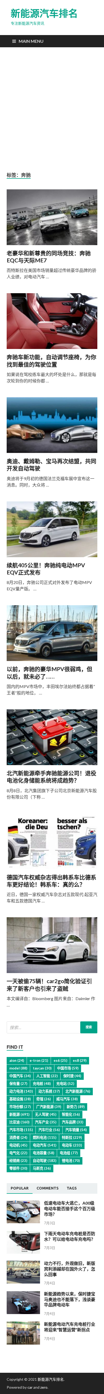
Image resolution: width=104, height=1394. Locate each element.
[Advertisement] (52, 109)
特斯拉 (72, 1137)
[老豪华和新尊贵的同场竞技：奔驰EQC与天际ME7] (52, 219)
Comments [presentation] (48, 1188)
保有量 (18, 1083)
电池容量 (43, 1153)
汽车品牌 (72, 1122)
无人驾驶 (45, 1114)
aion (16, 1060)
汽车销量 (76, 1130)
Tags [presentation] (72, 1188)
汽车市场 (21, 1130)
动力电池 (21, 1091)
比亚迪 (19, 1122)
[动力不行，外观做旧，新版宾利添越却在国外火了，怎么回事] (23, 1281)
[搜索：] (52, 1027)
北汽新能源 (77, 1091)
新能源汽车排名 (44, 13)
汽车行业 (49, 1130)
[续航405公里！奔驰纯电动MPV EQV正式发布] (52, 531)
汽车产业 (45, 1122)
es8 (79, 1060)
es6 (60, 1060)
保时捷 (72, 1076)
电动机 (18, 1145)
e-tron (39, 1060)
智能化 (71, 1114)
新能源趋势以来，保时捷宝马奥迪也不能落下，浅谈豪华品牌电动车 (69, 1299)
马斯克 (42, 1168)
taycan (42, 1068)
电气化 (18, 1153)
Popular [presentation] (20, 1188)
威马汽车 (67, 1099)
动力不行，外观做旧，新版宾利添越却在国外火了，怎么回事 (69, 1269)
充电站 (65, 1083)
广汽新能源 (48, 1107)
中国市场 (67, 1068)
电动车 (72, 1145)
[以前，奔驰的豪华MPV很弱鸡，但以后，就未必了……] (52, 635)
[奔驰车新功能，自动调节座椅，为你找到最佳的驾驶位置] (52, 323)
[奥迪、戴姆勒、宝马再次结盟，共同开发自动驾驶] (52, 427)
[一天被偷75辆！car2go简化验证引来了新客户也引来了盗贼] (52, 947)
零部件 (18, 1168)
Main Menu (31, 41)
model (18, 1068)
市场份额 (20, 1107)
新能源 (19, 1114)
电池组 (69, 1153)
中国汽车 (20, 1076)
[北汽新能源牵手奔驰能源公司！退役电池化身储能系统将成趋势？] (52, 739)
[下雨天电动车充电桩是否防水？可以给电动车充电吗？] (23, 1252)
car (30, 1387)
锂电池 (71, 1160)
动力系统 (49, 1091)
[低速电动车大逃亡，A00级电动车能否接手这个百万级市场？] (23, 1221)
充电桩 (42, 1083)
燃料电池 (44, 1137)
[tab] (20, 1188)
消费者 (18, 1137)
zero (43, 1387)
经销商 (18, 1160)
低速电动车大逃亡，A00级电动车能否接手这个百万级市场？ (69, 1208)
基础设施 (20, 1099)
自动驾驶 (44, 1160)
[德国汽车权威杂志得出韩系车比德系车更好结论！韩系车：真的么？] (52, 843)
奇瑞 (43, 1099)
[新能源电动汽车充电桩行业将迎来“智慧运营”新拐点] (23, 1342)
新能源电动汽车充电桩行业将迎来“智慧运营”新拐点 (69, 1326)
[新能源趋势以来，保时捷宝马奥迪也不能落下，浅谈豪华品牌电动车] (23, 1312)
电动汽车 (44, 1145)
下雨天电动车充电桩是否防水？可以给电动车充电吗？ (69, 1236)
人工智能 (47, 1076)
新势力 (76, 1107)
